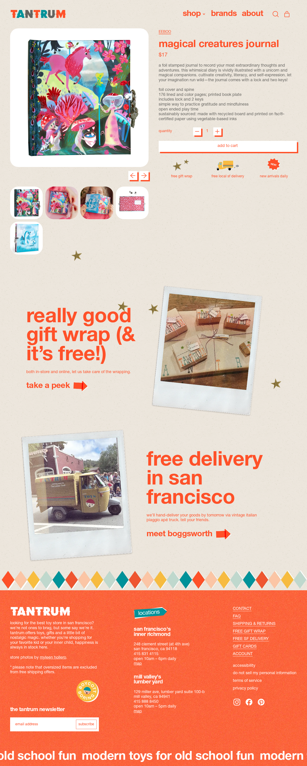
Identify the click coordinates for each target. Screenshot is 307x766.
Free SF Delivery (251, 639)
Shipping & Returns (254, 624)
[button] (275, 14)
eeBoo (165, 32)
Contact (242, 609)
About (252, 14)
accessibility (244, 666)
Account (243, 654)
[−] (197, 131)
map (138, 664)
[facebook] (249, 705)
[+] (217, 131)
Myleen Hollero (53, 658)
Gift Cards (245, 647)
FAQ (237, 617)
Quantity (165, 131)
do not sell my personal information (264, 673)
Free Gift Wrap (249, 632)
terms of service (247, 681)
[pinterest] (261, 705)
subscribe (86, 724)
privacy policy (245, 689)
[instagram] (237, 705)
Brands (224, 14)
